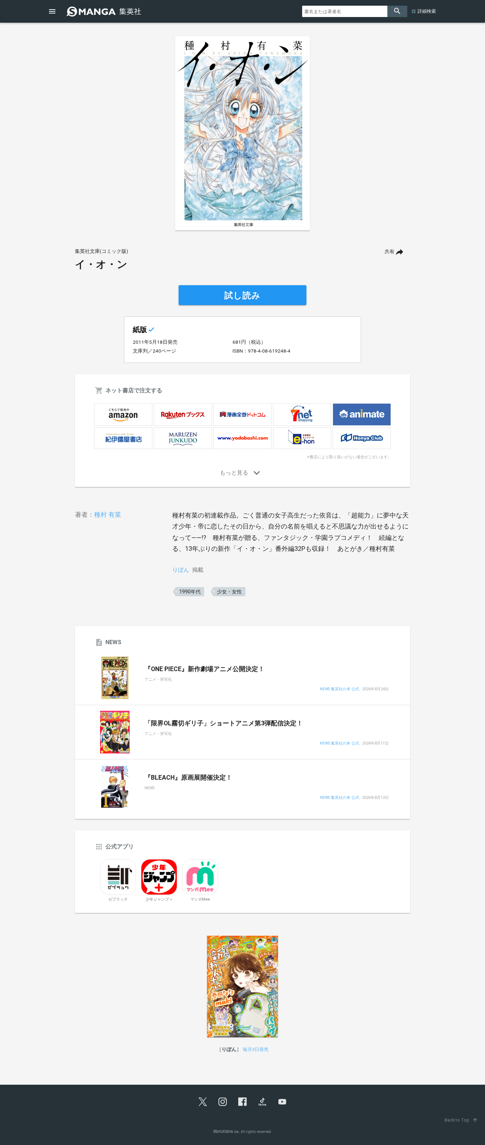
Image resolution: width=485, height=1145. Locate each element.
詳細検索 (427, 11)
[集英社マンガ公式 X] (202, 1101)
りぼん (180, 569)
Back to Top (461, 1120)
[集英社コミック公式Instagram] (222, 1101)
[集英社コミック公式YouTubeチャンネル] (282, 1101)
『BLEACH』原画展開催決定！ (188, 777)
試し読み (242, 295)
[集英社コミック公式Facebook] (242, 1101)
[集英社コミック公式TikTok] (262, 1101)
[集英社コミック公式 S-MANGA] (105, 11)
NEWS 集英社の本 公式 (339, 689)
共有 (389, 251)
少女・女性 (229, 591)
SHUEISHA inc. (228, 1132)
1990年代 (190, 591)
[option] (242, 133)
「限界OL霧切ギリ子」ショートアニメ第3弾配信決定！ (224, 723)
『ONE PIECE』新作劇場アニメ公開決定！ (205, 669)
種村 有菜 (107, 514)
